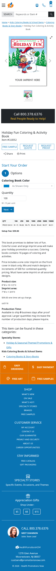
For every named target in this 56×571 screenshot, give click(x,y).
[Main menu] (5, 5)
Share (9, 153)
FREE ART (17, 378)
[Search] (51, 14)
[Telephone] (43, 5)
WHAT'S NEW (28, 394)
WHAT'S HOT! (28, 402)
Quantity (7, 192)
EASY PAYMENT (45, 367)
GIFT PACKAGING (28, 464)
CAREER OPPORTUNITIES (28, 447)
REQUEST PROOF (46, 147)
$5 (17, 511)
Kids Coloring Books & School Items (27, 22)
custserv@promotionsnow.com (28, 560)
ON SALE (28, 398)
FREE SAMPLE (9, 146)
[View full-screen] (51, 37)
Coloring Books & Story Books (22, 356)
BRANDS (28, 410)
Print (22, 153)
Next (6, 209)
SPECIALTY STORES (28, 406)
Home (4, 22)
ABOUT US (28, 443)
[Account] (36, 5)
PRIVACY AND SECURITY (28, 439)
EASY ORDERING (17, 367)
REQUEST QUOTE (28, 147)
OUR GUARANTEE (28, 435)
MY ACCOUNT (28, 427)
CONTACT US (28, 431)
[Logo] (10, 5)
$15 (37, 511)
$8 (26, 511)
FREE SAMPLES (45, 378)
